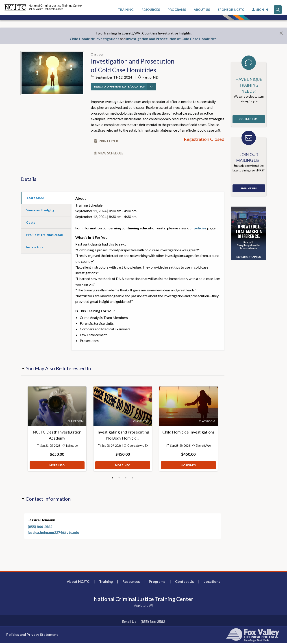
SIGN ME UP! (249, 188)
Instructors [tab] (34, 247)
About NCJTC (78, 581)
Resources (131, 581)
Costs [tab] (30, 222)
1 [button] (112, 478)
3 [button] (126, 478)
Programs (157, 581)
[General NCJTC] (249, 233)
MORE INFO (57, 465)
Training (106, 581)
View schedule (110, 153)
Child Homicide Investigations (94, 38)
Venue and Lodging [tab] (40, 210)
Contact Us (184, 581)
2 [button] (119, 478)
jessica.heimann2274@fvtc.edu (53, 532)
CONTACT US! (248, 119)
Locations (212, 581)
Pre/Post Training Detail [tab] (44, 235)
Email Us (129, 621)
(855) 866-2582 (40, 526)
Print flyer (108, 141)
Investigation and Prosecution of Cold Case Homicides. (171, 38)
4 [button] (132, 478)
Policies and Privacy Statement (32, 634)
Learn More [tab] (35, 198)
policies (200, 228)
